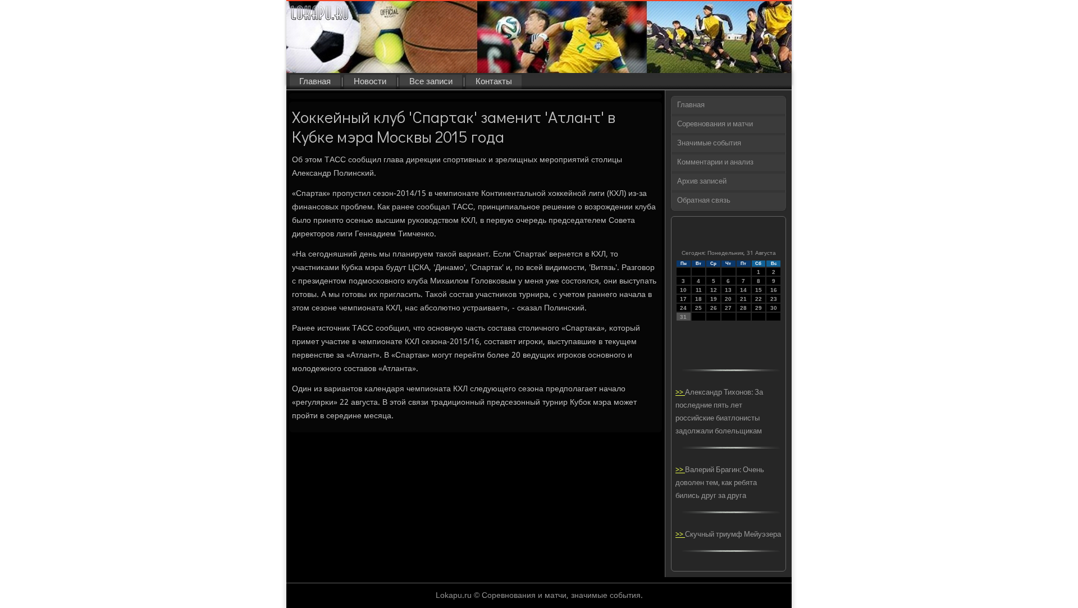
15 (758, 290)
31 (683, 317)
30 (773, 308)
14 (743, 290)
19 (713, 299)
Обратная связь (703, 200)
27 (728, 308)
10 (683, 290)
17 (683, 299)
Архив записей (702, 181)
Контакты (494, 82)
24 (683, 308)
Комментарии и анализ (715, 162)
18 (698, 299)
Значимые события (709, 143)
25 (698, 308)
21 (743, 299)
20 (728, 299)
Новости (370, 82)
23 (773, 299)
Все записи (431, 82)
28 (743, 308)
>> (680, 392)
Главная (315, 82)
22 (758, 299)
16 (773, 290)
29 (758, 308)
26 (713, 308)
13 (728, 290)
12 (713, 290)
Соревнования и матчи (715, 124)
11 (699, 290)
